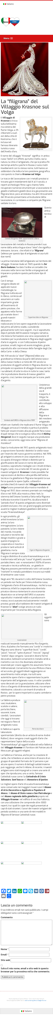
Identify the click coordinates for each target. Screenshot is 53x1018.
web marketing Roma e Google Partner (35, 1000)
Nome (4, 949)
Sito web (5, 960)
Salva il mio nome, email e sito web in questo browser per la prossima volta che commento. (25, 970)
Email (4, 954)
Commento (7, 917)
